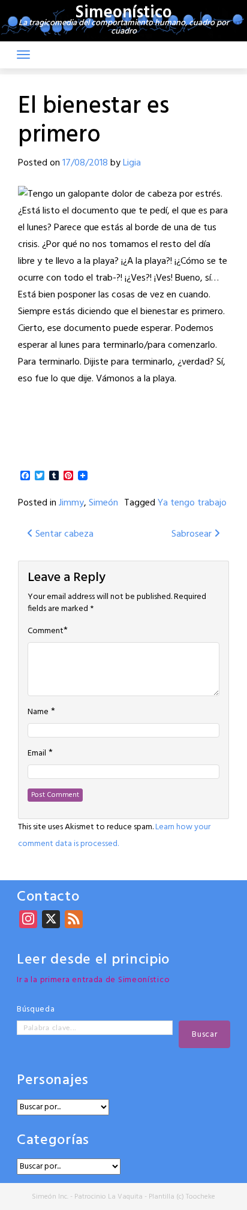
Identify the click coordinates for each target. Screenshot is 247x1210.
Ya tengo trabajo (192, 503)
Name (38, 712)
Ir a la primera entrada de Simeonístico (93, 980)
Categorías (53, 1140)
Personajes (53, 1080)
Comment (46, 631)
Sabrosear (192, 534)
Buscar (204, 1035)
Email (37, 754)
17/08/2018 (85, 163)
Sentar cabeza (63, 534)
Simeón (103, 503)
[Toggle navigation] (23, 55)
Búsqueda (36, 1009)
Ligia (132, 163)
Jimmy (71, 503)
